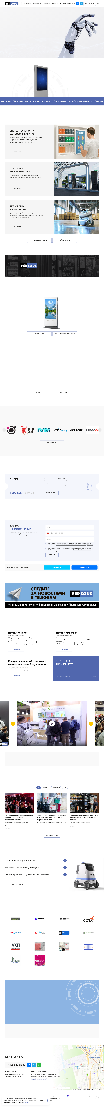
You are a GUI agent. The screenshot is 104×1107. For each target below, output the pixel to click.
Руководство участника (55, 1096)
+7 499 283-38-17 (15, 1065)
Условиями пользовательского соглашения (72, 551)
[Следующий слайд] (100, 430)
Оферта (51, 1100)
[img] (52, 595)
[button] (13, 36)
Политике (26, 1102)
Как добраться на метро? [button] (39, 1079)
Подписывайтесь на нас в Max (72, 1096)
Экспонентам (37, 3)
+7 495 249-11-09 (67, 4)
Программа (46, 3)
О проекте (27, 3)
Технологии (56, 787)
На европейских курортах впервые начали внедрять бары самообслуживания (19, 817)
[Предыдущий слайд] (4, 430)
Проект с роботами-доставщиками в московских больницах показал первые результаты (51, 817)
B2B (65, 787)
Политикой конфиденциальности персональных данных (71, 544)
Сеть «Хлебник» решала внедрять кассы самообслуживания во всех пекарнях (84, 817)
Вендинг (45, 787)
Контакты (55, 3)
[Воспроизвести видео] (52, 724)
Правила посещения (54, 1098)
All (38, 787)
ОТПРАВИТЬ (52, 555)
